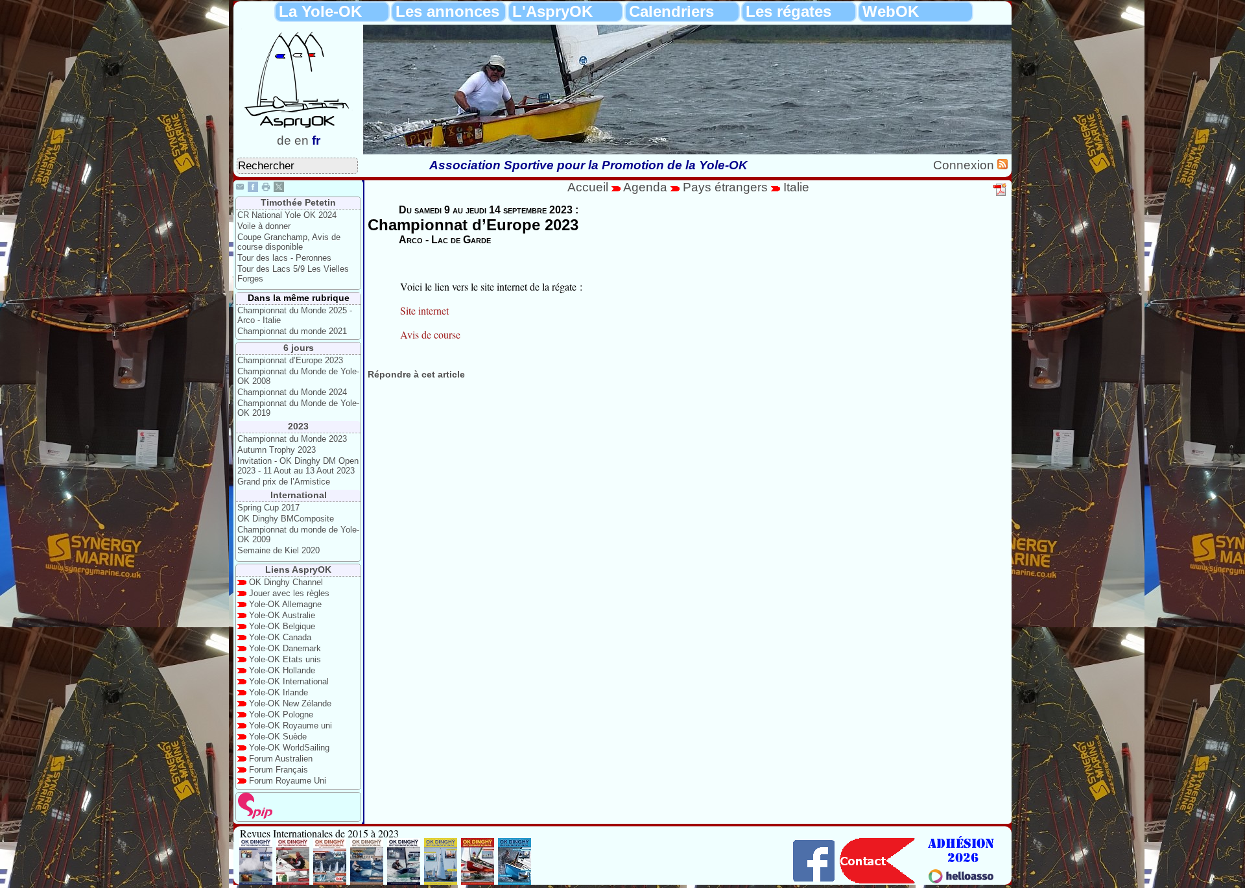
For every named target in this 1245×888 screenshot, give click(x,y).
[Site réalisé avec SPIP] (255, 816)
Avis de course (430, 334)
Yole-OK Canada (280, 637)
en (301, 140)
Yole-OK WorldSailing (289, 747)
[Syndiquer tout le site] (1002, 165)
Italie (796, 187)
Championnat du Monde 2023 (292, 439)
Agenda (646, 187)
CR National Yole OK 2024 (287, 215)
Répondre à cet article (416, 374)
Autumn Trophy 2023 (276, 450)
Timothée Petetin (298, 202)
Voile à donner (263, 226)
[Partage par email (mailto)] (240, 188)
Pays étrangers (727, 187)
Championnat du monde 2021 (292, 331)
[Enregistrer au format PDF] (1000, 194)
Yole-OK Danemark (285, 648)
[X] (279, 188)
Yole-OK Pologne (281, 714)
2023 (298, 426)
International (298, 495)
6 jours (298, 347)
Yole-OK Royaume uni (290, 725)
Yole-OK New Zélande (290, 703)
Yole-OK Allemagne (285, 604)
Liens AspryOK (298, 569)
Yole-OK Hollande (282, 670)
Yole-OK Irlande (278, 692)
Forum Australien (281, 758)
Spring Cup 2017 (268, 507)
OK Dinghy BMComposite (285, 518)
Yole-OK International (289, 681)
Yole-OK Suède (278, 736)
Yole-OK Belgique (282, 626)
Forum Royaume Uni (287, 781)
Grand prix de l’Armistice (283, 481)
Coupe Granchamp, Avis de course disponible (288, 242)
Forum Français (278, 769)
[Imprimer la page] (266, 188)
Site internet (424, 310)
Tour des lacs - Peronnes (284, 258)
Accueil (587, 187)
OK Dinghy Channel (286, 582)
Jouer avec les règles (289, 593)
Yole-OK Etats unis (285, 659)
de (284, 140)
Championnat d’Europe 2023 (290, 360)
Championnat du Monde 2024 (292, 392)
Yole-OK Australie (282, 615)
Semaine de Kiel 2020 (278, 550)
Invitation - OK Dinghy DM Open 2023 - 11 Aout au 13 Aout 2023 (298, 465)
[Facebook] (253, 188)
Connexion (965, 165)
